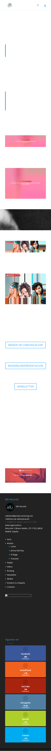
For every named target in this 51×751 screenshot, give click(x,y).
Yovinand (14, 558)
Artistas (10, 543)
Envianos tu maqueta (16, 583)
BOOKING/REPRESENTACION (25, 365)
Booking (10, 570)
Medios (10, 579)
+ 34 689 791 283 (12, 522)
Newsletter (11, 575)
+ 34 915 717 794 (29, 522)
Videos (10, 566)
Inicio (9, 539)
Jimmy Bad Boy (17, 550)
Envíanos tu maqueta (25, 444)
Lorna (13, 546)
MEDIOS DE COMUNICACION (25, 345)
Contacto (11, 587)
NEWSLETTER (25, 386)
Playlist (10, 562)
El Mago (14, 554)
